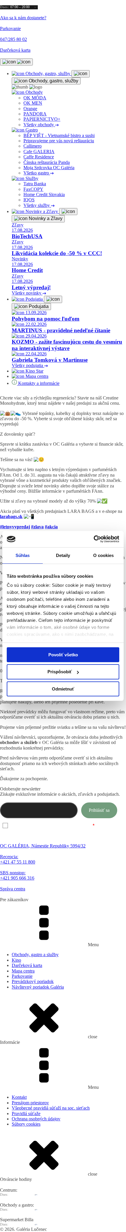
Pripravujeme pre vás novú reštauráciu (58, 140)
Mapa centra (23, 970)
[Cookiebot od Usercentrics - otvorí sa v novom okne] (93, 539)
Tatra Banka (34, 183)
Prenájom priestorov (30, 1102)
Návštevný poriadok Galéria (38, 986)
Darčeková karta (27, 965)
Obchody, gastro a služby (35, 954)
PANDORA (35, 113)
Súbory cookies (26, 1124)
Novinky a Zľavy (45, 218)
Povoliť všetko (63, 654)
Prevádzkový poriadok (33, 981)
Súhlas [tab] (23, 555)
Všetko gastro (36, 172)
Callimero (32, 145)
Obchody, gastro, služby (53, 80)
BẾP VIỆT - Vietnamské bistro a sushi (59, 135)
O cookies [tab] (103, 555)
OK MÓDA (34, 97)
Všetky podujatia (28, 365)
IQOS (29, 199)
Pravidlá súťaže (26, 1113)
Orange (30, 108)
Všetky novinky (27, 292)
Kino (16, 960)
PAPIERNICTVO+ (41, 119)
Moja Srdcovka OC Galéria (48, 167)
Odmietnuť (63, 688)
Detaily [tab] (63, 555)
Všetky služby (37, 205)
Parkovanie (22, 976)
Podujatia (38, 306)
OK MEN (32, 103)
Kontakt (19, 1097)
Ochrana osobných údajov (36, 1118)
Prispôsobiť (59, 671)
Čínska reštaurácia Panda (46, 162)
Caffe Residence (38, 156)
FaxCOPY (33, 189)
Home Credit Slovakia (44, 194)
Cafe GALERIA (39, 151)
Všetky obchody (39, 124)
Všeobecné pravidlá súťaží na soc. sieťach (51, 1107)
